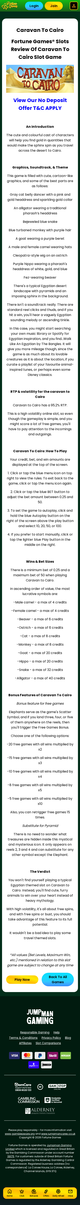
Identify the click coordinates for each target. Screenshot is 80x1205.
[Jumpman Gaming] (40, 1022)
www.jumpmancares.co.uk (58, 1133)
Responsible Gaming (34, 1032)
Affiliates (25, 1043)
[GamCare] (23, 1087)
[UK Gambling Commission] (28, 1100)
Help (57, 1032)
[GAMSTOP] (57, 1087)
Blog (68, 1038)
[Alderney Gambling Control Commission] (40, 1111)
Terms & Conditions (23, 1038)
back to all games (58, 979)
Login (34, 5)
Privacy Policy (51, 1038)
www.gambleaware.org (20, 1133)
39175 (10, 1156)
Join (53, 5)
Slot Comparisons (48, 1043)
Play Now (22, 979)
